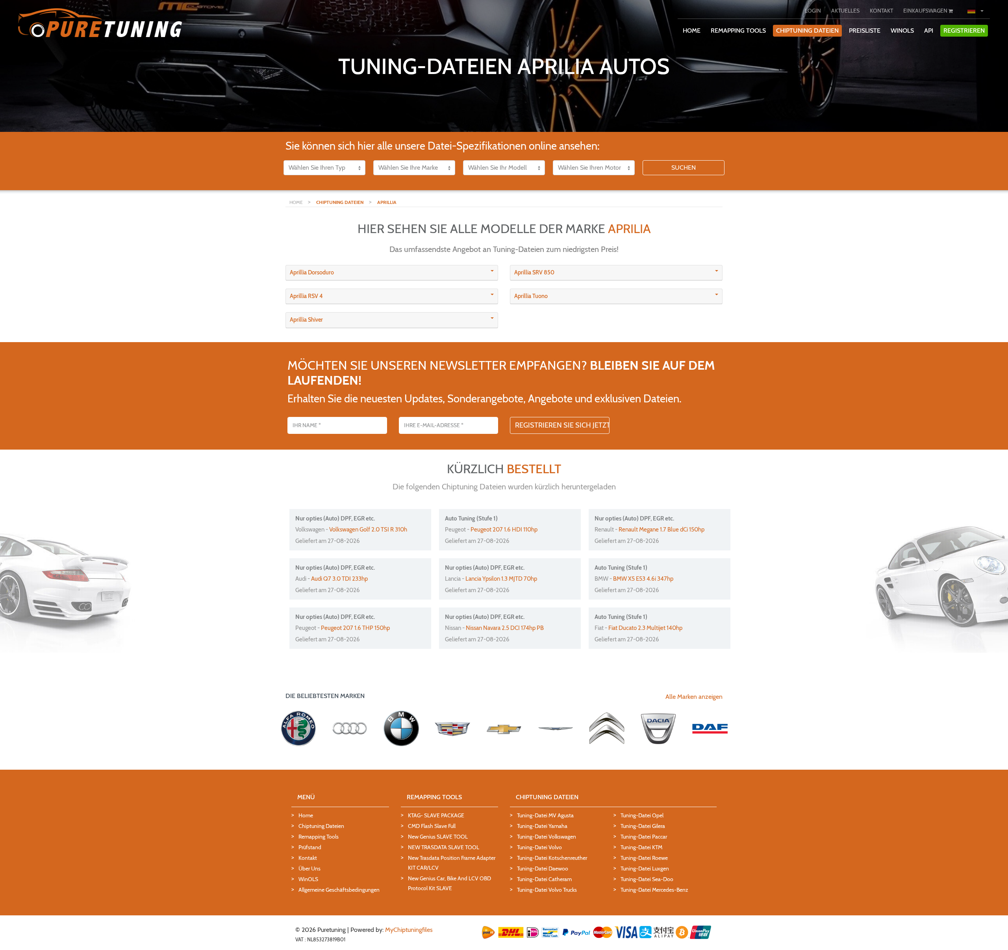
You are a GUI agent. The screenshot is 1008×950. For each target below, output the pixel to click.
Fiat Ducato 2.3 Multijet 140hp (645, 627)
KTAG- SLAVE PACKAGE (436, 815)
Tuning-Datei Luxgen (645, 868)
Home (305, 815)
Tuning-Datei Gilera (643, 826)
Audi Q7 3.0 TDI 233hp (339, 578)
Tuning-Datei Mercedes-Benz (654, 889)
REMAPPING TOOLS (738, 30)
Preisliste (864, 30)
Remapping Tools (318, 836)
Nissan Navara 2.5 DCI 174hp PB (505, 627)
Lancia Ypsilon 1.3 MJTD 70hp (501, 578)
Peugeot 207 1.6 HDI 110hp (504, 529)
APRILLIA (387, 202)
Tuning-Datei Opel (642, 815)
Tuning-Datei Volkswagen (546, 836)
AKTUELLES (845, 10)
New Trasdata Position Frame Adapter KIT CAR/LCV (451, 862)
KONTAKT (881, 10)
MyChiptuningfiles (409, 929)
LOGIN (813, 10)
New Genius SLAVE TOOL (438, 836)
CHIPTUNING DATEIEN (807, 30)
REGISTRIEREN (964, 30)
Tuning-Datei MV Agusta (545, 815)
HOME (691, 30)
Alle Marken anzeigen (694, 696)
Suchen (683, 167)
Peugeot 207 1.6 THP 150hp (355, 627)
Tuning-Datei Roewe (644, 857)
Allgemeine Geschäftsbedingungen (339, 889)
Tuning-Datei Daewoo (542, 868)
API (928, 30)
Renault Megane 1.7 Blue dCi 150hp (661, 529)
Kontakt (307, 857)
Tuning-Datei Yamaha (542, 826)
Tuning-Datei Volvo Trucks (547, 889)
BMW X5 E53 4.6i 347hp (643, 578)
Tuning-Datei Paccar (644, 836)
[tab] (392, 272)
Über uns (309, 868)
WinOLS (902, 30)
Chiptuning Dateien (321, 826)
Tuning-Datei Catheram (544, 879)
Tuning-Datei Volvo (539, 847)
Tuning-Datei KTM (641, 847)
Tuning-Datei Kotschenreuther (552, 857)
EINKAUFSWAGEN (926, 10)
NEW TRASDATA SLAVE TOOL (443, 847)
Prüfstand (309, 847)
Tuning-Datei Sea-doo (647, 879)
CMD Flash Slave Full (432, 826)
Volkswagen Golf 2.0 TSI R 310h (368, 529)
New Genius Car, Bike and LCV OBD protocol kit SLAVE (449, 883)
